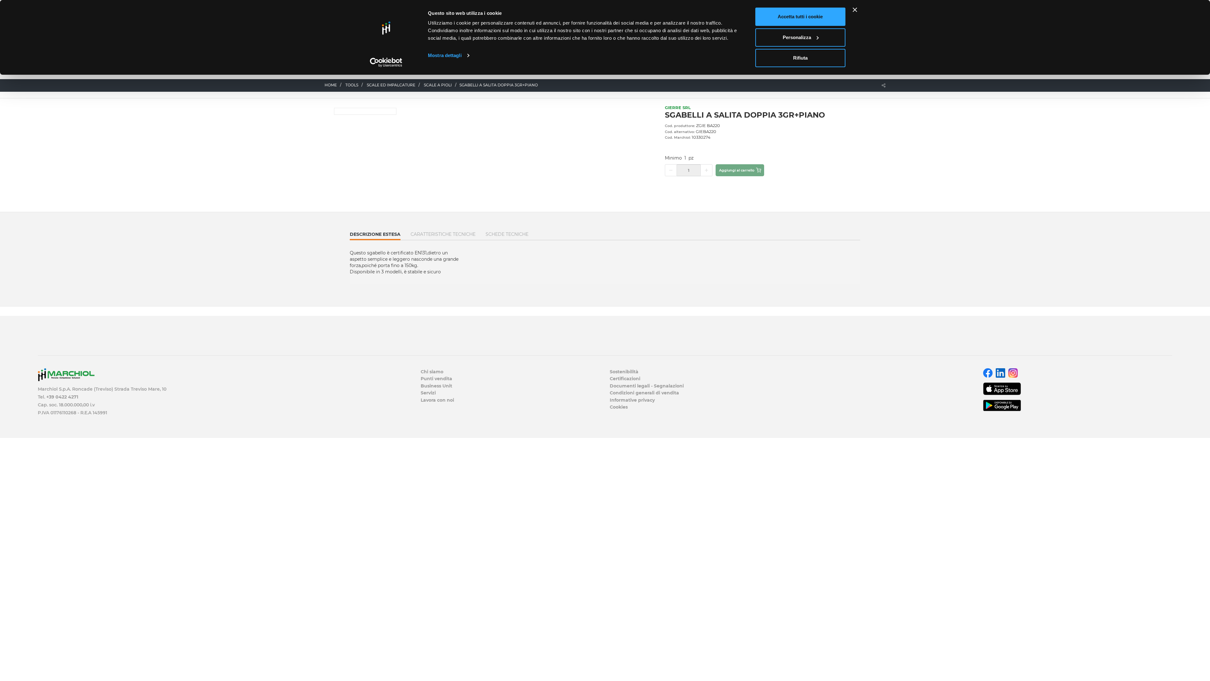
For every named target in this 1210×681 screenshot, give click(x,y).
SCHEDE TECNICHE (507, 234)
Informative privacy (632, 400)
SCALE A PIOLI (438, 85)
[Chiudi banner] (855, 10)
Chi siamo (432, 372)
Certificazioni (625, 378)
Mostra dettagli (445, 55)
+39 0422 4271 (62, 397)
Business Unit (436, 386)
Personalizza (797, 37)
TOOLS (351, 85)
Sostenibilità (624, 372)
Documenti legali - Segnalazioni (647, 386)
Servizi (428, 393)
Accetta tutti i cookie (800, 16)
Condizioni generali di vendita (644, 393)
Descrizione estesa (375, 235)
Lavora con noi (437, 400)
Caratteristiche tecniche (443, 234)
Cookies (619, 407)
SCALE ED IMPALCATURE (391, 85)
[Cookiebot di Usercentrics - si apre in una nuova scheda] (386, 62)
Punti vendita (436, 378)
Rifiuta (800, 58)
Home (331, 85)
